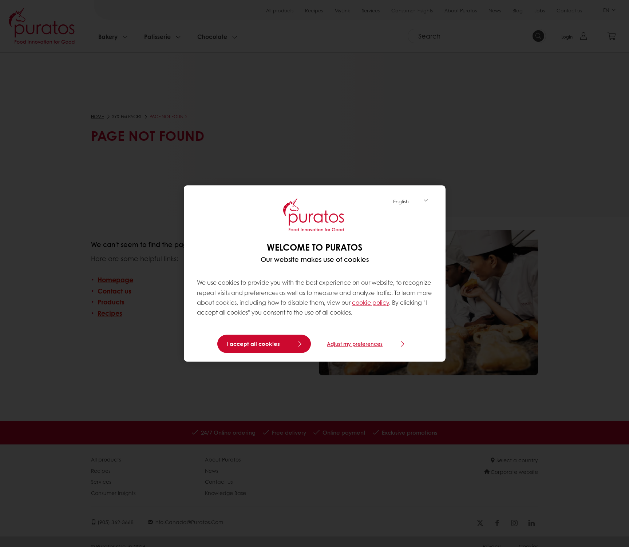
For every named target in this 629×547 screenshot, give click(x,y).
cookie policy (370, 302)
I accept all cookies (253, 344)
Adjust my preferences (355, 344)
